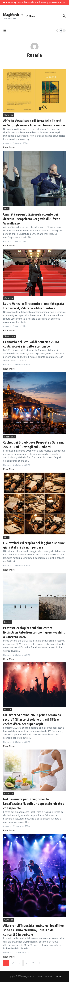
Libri (6, 208)
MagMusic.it (13, 14)
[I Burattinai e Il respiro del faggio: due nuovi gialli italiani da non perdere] (34, 503)
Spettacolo (9, 336)
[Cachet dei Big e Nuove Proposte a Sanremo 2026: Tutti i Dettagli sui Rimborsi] (34, 403)
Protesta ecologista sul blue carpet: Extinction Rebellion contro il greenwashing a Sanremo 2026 (34, 632)
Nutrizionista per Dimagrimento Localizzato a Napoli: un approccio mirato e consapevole (34, 803)
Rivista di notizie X (54, 976)
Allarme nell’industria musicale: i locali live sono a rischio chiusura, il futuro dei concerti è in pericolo (33, 929)
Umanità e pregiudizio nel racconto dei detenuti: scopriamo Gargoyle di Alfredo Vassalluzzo (31, 218)
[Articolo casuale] (56, 30)
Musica (7, 622)
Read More (9, 147)
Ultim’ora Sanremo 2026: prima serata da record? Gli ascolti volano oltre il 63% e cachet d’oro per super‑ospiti (32, 719)
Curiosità (8, 115)
